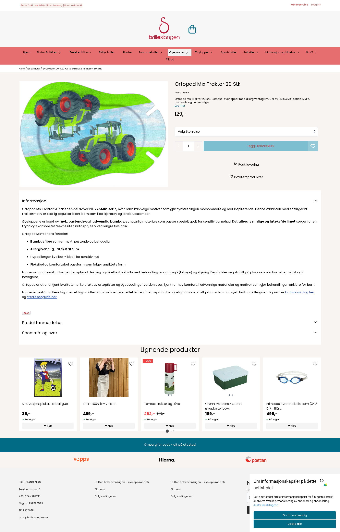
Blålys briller (107, 52)
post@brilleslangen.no (33, 517)
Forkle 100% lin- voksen (99, 404)
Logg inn (316, 4)
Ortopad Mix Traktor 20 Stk (83, 68)
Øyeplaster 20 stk (52, 68)
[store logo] (164, 29)
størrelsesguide (42, 297)
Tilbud (170, 59)
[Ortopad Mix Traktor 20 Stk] (93, 134)
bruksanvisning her (299, 292)
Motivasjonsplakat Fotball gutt (45, 404)
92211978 (28, 510)
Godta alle (295, 524)
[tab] (167, 431)
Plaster (127, 52)
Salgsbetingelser (106, 496)
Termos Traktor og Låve (162, 404)
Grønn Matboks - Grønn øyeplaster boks (223, 406)
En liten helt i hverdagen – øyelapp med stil (122, 482)
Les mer (180, 105)
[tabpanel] (48, 394)
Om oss (100, 489)
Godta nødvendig (295, 515)
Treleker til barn (80, 52)
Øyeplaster (34, 68)
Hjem (22, 68)
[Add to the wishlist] (70, 363)
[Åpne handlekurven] (192, 29)
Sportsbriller (229, 52)
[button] (312, 146)
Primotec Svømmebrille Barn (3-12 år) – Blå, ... (291, 406)
